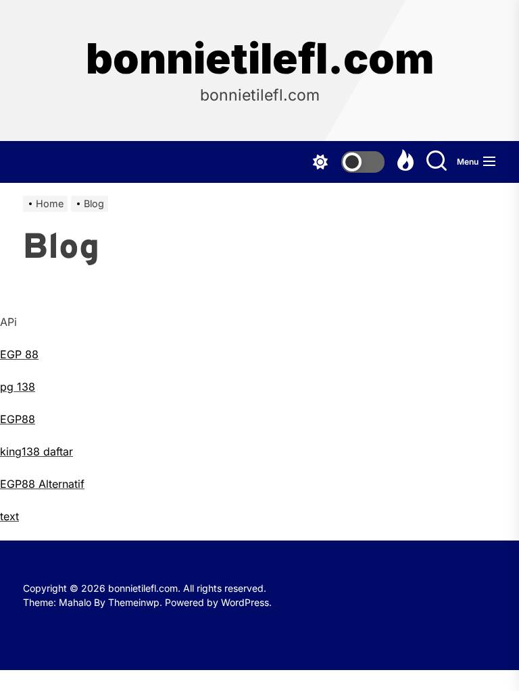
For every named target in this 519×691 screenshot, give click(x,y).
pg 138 (17, 386)
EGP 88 (19, 354)
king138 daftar (36, 451)
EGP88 (17, 419)
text (9, 516)
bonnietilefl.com (260, 59)
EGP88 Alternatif (42, 484)
